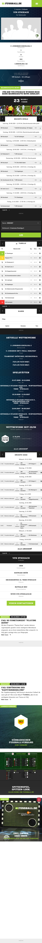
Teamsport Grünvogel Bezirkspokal (21, 356)
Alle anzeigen (20, 449)
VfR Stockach (21, 558)
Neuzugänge (39, 311)
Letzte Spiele (39, 118)
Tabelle (22, 243)
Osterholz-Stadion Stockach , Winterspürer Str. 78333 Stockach (21, 387)
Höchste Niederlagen (2, 454)
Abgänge (2, 311)
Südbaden (25, 9)
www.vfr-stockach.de (21, 594)
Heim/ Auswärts (39, 244)
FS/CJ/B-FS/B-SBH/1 (21, 365)
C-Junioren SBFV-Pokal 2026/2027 (21, 351)
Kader (21, 311)
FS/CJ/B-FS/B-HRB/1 (21, 362)
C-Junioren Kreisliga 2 (21, 46)
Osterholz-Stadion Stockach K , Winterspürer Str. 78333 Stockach (21, 401)
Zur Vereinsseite (21, 15)
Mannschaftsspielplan (2, 118)
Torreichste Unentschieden (39, 454)
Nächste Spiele (21, 119)
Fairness (2, 244)
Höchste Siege (21, 455)
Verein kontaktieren (21, 603)
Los (21, 235)
